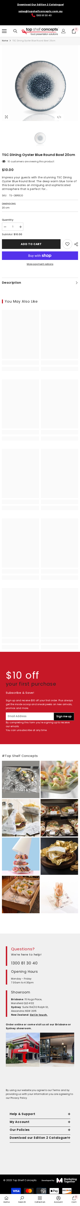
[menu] (4, 31)
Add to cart (31, 244)
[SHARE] (75, 244)
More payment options (40, 264)
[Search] (15, 31)
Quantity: (8, 219)
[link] (20, 362)
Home (5, 40)
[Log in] (63, 31)
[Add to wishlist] (67, 244)
